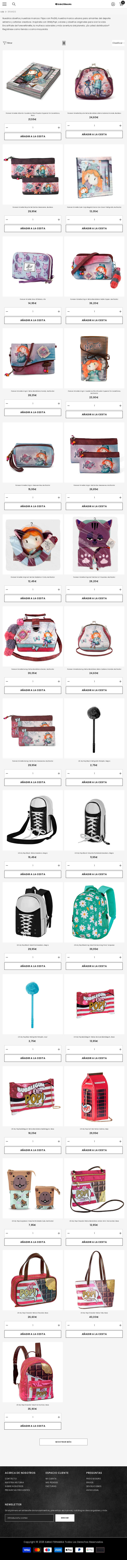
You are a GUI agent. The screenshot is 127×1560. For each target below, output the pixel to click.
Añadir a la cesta (32, 136)
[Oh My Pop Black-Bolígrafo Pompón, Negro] (94, 728)
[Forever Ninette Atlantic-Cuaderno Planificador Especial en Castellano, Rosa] (33, 80)
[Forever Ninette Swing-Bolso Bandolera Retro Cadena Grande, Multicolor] (94, 636)
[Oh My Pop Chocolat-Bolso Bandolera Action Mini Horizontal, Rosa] (94, 1188)
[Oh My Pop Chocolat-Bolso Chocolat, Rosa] (33, 1280)
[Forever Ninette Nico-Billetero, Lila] (33, 266)
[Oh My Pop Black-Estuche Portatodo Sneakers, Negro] (94, 820)
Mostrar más (63, 1441)
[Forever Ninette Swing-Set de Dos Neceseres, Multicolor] (33, 728)
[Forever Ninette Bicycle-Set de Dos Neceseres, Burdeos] (33, 174)
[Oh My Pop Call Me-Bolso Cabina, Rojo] (94, 1096)
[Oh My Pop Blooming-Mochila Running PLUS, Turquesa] (94, 912)
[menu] (4, 4)
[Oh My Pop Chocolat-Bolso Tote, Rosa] (94, 1280)
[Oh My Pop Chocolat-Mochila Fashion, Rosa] (33, 1372)
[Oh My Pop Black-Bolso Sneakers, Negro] (33, 820)
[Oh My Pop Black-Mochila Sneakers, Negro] (33, 912)
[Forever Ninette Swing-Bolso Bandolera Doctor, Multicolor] (33, 636)
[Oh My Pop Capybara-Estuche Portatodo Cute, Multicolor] (33, 1188)
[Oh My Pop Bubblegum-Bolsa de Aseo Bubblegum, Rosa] (94, 1004)
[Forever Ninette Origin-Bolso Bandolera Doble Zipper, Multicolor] (94, 266)
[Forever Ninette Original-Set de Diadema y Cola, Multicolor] (33, 544)
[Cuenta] (113, 4)
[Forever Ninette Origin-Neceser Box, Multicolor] (33, 452)
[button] (63, 43)
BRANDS (12, 11)
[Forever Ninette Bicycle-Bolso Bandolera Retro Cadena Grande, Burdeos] (94, 80)
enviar (65, 1517)
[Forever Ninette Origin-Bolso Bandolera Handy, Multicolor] (33, 358)
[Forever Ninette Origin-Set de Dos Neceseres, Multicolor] (94, 452)
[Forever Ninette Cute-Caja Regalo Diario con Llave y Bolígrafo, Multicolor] (94, 174)
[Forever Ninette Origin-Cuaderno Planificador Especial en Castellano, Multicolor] (94, 358)
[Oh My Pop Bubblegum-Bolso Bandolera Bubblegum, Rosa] (33, 1096)
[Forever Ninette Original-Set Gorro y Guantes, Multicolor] (94, 544)
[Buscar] (14, 4)
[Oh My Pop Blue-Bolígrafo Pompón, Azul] (33, 1004)
